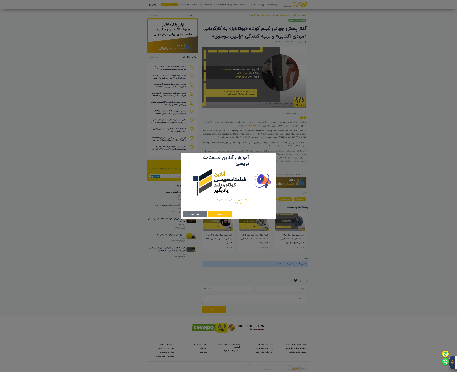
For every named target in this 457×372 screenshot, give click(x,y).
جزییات (220, 214)
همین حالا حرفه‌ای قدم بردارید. (236, 205)
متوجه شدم (195, 214)
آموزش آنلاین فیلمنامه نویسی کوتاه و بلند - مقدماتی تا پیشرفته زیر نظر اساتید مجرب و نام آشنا (220, 201)
